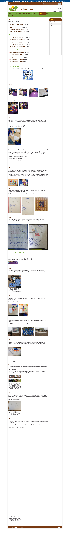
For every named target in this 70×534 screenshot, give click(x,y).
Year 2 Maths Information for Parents (17, 56)
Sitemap (25, 527)
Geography (52, 41)
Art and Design (52, 29)
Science (51, 27)
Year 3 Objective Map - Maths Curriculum (17, 40)
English (51, 25)
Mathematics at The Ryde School (16, 27)
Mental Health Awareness (54, 51)
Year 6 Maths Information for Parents (17, 62)
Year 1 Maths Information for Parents (17, 54)
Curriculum (42, 13)
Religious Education (53, 53)
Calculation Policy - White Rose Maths (17, 29)
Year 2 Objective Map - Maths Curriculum (17, 39)
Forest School (52, 37)
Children (35, 13)
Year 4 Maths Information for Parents (17, 59)
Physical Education (53, 47)
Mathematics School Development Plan (17, 31)
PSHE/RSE (52, 49)
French (51, 39)
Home (9, 13)
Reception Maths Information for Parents (17, 52)
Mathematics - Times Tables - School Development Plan (20, 25)
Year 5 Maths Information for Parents (17, 61)
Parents (28, 13)
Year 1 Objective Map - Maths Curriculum (17, 37)
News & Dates (22, 13)
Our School (14, 13)
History (51, 43)
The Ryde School (26, 9)
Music (51, 45)
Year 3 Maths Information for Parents (17, 57)
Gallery (47, 13)
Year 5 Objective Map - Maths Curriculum (17, 44)
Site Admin (59, 527)
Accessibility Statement (19, 527)
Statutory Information (12, 15)
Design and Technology (54, 33)
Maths (51, 23)
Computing (52, 31)
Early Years (52, 35)
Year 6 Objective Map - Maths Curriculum (17, 46)
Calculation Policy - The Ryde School (16, 24)
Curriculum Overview (53, 21)
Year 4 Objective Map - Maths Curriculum (17, 42)
